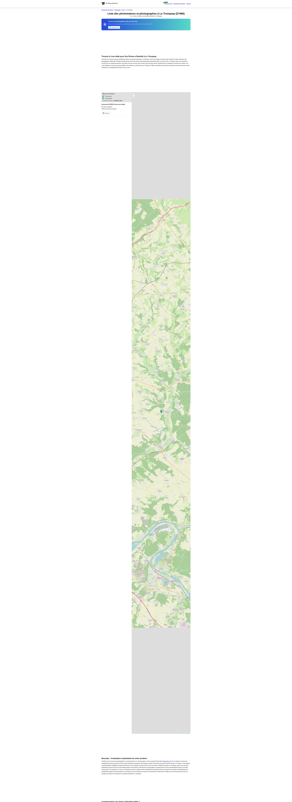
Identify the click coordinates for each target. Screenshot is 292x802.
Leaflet (175, 733)
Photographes (108, 98)
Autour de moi (168, 3)
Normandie (118, 10)
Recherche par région (179, 3)
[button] (161, 411)
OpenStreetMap (181, 733)
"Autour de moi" (167, 761)
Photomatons (108, 96)
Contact (188, 3)
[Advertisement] (146, 42)
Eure (123, 10)
